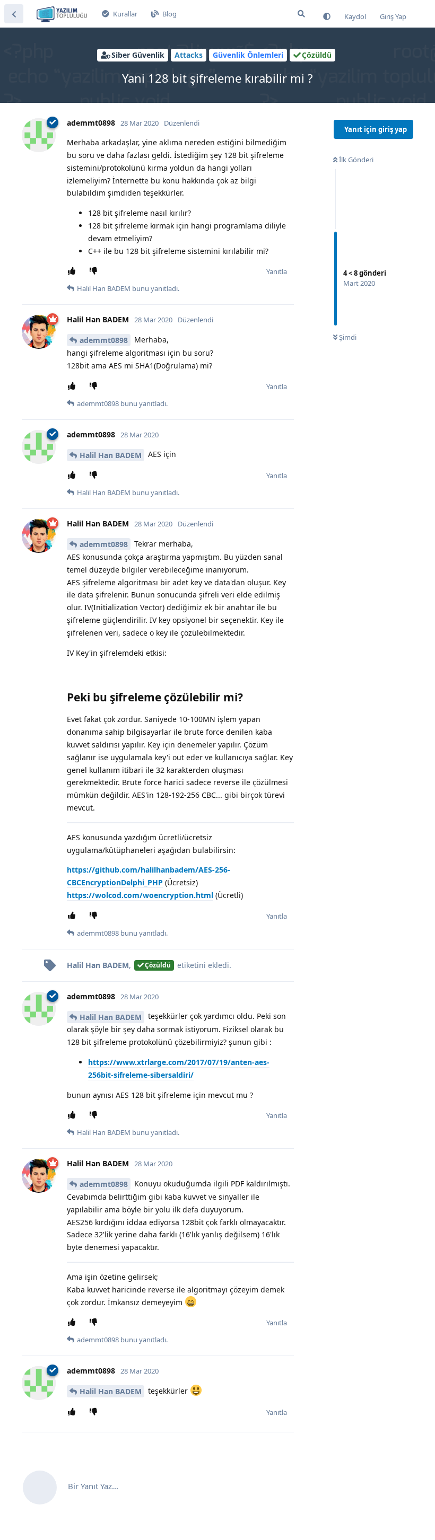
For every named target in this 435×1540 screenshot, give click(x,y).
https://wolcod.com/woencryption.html (140, 895)
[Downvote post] (95, 271)
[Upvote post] (73, 271)
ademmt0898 (104, 340)
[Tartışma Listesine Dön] (13, 13)
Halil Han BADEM (111, 455)
